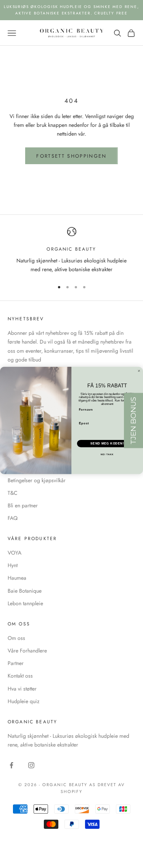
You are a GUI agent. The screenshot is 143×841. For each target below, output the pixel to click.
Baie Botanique (25, 591)
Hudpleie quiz (23, 701)
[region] (71, 250)
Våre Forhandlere (27, 650)
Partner (16, 663)
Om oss (16, 638)
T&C (13, 493)
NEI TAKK (107, 454)
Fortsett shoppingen (71, 156)
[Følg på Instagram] (31, 765)
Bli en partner (23, 505)
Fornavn (86, 409)
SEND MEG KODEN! (107, 443)
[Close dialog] (139, 371)
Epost (84, 423)
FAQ (13, 518)
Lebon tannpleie (25, 603)
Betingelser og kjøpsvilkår (37, 480)
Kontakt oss (20, 676)
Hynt (13, 565)
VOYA (14, 552)
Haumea (17, 578)
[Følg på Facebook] (11, 765)
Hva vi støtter (22, 688)
